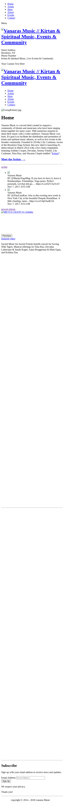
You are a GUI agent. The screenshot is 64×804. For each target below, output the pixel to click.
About (10, 12)
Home (10, 3)
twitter (4, 167)
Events (10, 15)
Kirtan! (55, 153)
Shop (10, 9)
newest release (8, 209)
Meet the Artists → (13, 159)
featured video (8, 238)
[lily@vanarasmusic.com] (32, 727)
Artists (10, 6)
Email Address (8, 777)
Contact (11, 18)
